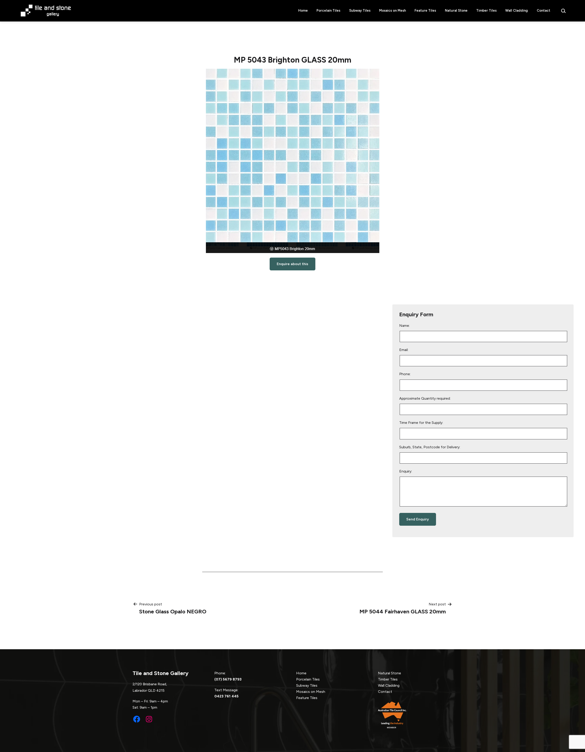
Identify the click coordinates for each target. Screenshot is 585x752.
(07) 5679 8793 (228, 679)
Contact (543, 10)
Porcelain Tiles (328, 10)
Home (303, 10)
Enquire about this (292, 264)
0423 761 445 (226, 696)
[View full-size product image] (292, 161)
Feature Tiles (425, 10)
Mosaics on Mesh (392, 10)
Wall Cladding (516, 10)
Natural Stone (456, 10)
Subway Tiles (359, 10)
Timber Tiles (486, 10)
